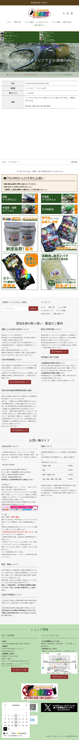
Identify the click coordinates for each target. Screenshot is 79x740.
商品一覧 (51, 307)
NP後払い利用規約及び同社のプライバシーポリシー (17, 527)
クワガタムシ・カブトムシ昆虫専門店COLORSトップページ (26, 74)
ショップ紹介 (62, 307)
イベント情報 (60, 310)
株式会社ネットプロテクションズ (25, 519)
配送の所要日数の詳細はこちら (19, 382)
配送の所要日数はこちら (59, 351)
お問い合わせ (45, 314)
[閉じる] (28, 700)
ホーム (43, 307)
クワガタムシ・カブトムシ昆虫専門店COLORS (64, 736)
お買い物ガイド (58, 314)
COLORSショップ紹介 (20, 670)
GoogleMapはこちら (59, 676)
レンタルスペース (47, 310)
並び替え (4, 162)
